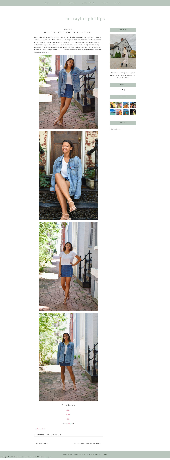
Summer (59, 434)
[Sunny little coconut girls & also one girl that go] (119, 112)
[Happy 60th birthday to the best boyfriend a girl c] (133, 112)
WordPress (41, 457)
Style (54, 434)
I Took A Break (42, 443)
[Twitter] (122, 90)
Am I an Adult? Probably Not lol (86, 443)
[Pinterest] (124, 90)
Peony (16, 457)
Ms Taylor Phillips (85, 18)
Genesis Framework (29, 457)
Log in (49, 457)
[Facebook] (120, 90)
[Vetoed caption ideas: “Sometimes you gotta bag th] (119, 105)
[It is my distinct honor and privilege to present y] (112, 112)
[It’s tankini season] (126, 112)
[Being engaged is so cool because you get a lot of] (112, 105)
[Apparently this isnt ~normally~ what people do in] (126, 105)
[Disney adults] (133, 105)
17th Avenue (103, 454)
